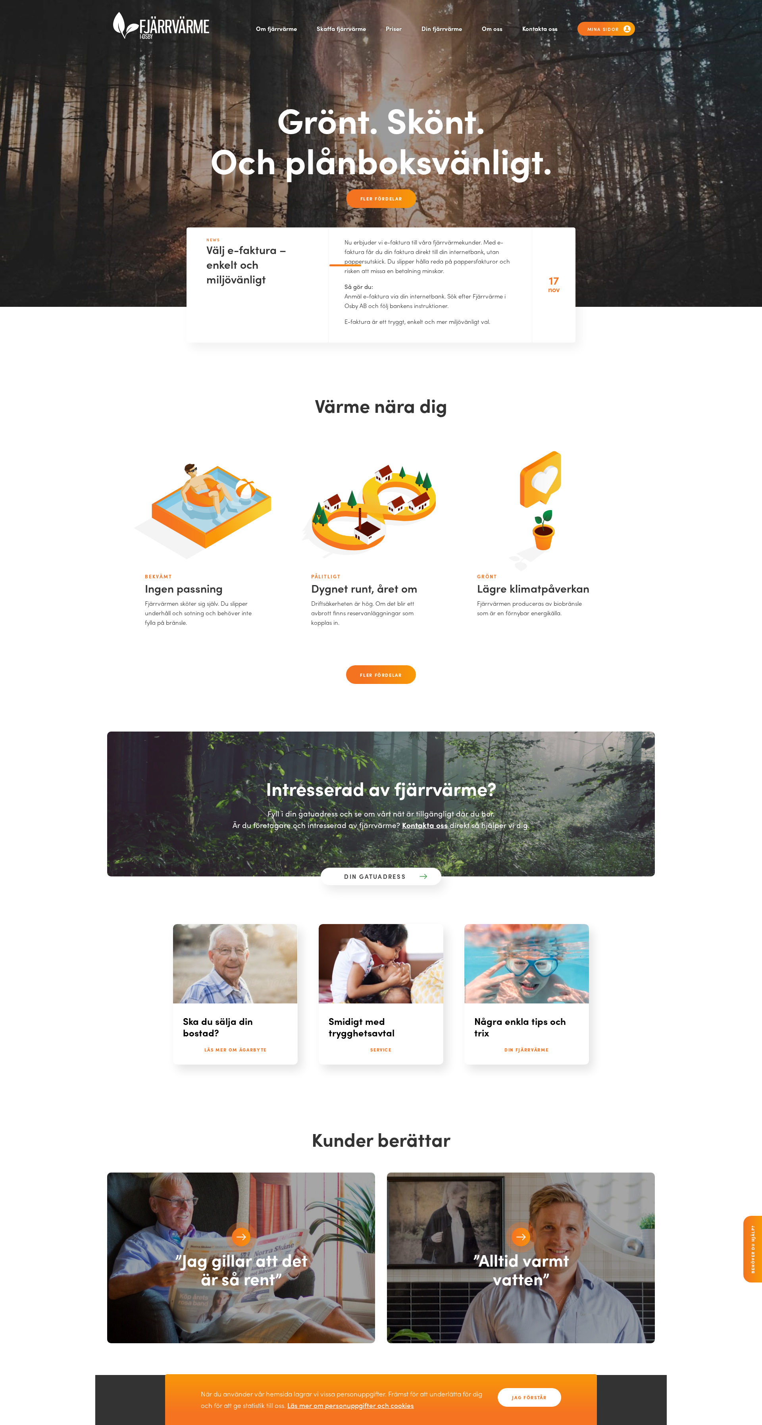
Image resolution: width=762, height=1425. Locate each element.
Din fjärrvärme (441, 28)
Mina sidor (603, 29)
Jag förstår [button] (529, 1397)
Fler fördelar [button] (381, 198)
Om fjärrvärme (276, 28)
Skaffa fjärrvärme (341, 28)
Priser (394, 28)
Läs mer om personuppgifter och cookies (350, 1405)
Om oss (492, 28)
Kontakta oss (540, 28)
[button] (241, 1237)
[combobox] (375, 877)
